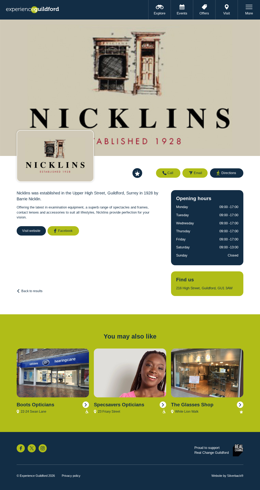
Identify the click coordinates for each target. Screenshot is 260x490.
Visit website (31, 230)
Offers (204, 13)
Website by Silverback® (227, 475)
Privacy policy (71, 475)
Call (170, 173)
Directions (228, 173)
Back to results (31, 291)
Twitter (32, 448)
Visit (226, 13)
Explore (159, 13)
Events (182, 13)
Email (198, 173)
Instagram (43, 448)
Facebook (65, 230)
